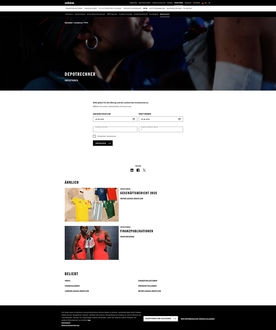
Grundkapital (153, 14)
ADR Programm (112, 14)
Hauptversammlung (157, 8)
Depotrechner (165, 14)
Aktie (145, 8)
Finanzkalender (90, 8)
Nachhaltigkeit (145, 3)
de (206, 3)
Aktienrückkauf (80, 14)
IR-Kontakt (187, 8)
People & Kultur (159, 3)
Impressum (65, 323)
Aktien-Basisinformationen (96, 14)
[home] (69, 3)
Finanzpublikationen (74, 8)
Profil (68, 281)
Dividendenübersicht (141, 14)
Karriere (196, 3)
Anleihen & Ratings (174, 8)
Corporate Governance (132, 8)
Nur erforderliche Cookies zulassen (197, 319)
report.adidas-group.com (149, 291)
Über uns (133, 3)
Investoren (178, 3)
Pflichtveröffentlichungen (110, 8)
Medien (169, 3)
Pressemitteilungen (147, 286)
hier (89, 320)
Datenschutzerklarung (70, 325)
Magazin (188, 3)
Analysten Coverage (125, 14)
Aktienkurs (69, 14)
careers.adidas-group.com (77, 291)
